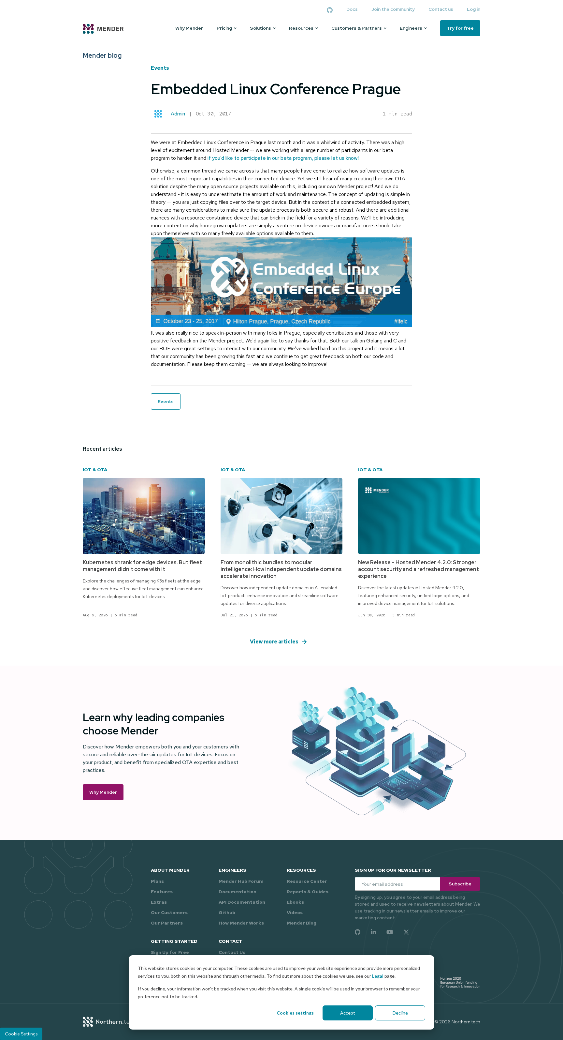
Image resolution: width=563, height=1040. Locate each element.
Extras (159, 902)
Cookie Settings (21, 1034)
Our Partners (167, 923)
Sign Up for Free (170, 952)
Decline (400, 1013)
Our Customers (169, 912)
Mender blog (102, 55)
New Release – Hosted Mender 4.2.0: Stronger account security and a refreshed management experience (418, 569)
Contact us (440, 9)
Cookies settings (295, 1013)
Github (227, 912)
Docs (352, 9)
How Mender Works (241, 923)
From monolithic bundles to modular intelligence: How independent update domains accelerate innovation (281, 569)
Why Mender (189, 28)
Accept (347, 1013)
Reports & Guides (307, 892)
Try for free (460, 28)
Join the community (393, 9)
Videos (295, 912)
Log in (473, 9)
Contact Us (232, 952)
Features (162, 892)
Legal (377, 976)
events (160, 68)
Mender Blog (301, 923)
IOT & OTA (95, 470)
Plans (157, 881)
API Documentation (242, 902)
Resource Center (307, 881)
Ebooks (295, 902)
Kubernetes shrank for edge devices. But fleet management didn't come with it (142, 566)
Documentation (237, 892)
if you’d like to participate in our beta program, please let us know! (283, 158)
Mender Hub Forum (241, 881)
